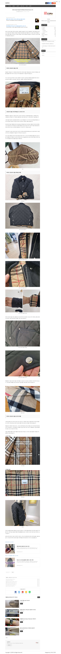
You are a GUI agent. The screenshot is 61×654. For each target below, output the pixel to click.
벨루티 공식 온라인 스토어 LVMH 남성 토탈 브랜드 (15, 19)
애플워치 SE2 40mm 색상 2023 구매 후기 (11, 582)
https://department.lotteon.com (10, 24)
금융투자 (43, 33)
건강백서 (7, 3)
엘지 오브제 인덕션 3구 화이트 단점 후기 (11, 583)
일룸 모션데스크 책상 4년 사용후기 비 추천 (11, 581)
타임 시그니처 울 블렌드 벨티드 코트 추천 (11, 555)
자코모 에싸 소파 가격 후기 (9, 580)
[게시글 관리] (9, 572)
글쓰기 (43, 55)
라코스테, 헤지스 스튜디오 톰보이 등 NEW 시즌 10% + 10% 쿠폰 (16, 27)
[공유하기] (8, 572)
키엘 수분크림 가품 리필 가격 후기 (10, 579)
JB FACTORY (53, 652)
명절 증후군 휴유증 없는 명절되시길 (47, 43)
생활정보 (7, 577)
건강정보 (43, 27)
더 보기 (39, 597)
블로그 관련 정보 (44, 34)
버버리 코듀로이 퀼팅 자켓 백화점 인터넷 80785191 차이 (22, 9)
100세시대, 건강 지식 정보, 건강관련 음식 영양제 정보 (15, 643)
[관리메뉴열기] (59, 1)
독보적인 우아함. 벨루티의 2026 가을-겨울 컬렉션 (14, 20)
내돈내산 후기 (10, 577)
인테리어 (44, 30)
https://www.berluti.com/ (9, 17)
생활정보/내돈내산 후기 (20, 11)
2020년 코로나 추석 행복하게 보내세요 (48, 41)
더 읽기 (21, 603)
